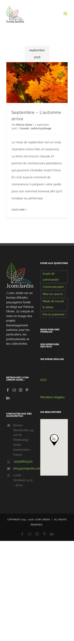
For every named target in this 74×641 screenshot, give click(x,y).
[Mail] (14, 390)
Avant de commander (51, 276)
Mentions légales (52, 397)
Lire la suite (18, 209)
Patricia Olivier (24, 124)
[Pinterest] (27, 390)
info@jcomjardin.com (23, 468)
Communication (53, 286)
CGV (43, 380)
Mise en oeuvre (53, 294)
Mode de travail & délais (53, 304)
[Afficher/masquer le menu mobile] (66, 13)
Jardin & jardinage (40, 128)
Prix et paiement (54, 314)
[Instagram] (20, 390)
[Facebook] (7, 390)
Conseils (24, 128)
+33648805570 (23, 461)
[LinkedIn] (7, 397)
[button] (54, 440)
